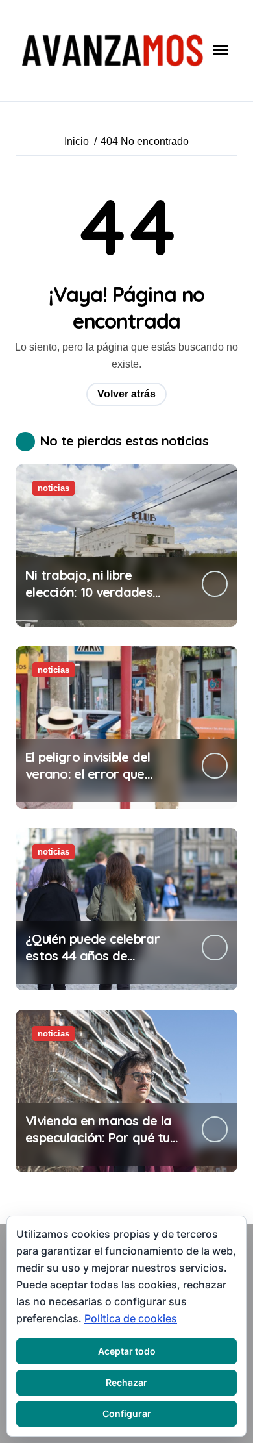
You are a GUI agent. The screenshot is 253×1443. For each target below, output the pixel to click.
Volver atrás (126, 393)
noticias (53, 488)
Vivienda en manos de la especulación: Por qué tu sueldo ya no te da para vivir (98, 1145)
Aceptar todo (127, 1351)
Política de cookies (130, 1318)
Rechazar (126, 1382)
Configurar (126, 1413)
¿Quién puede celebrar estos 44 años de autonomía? (92, 956)
